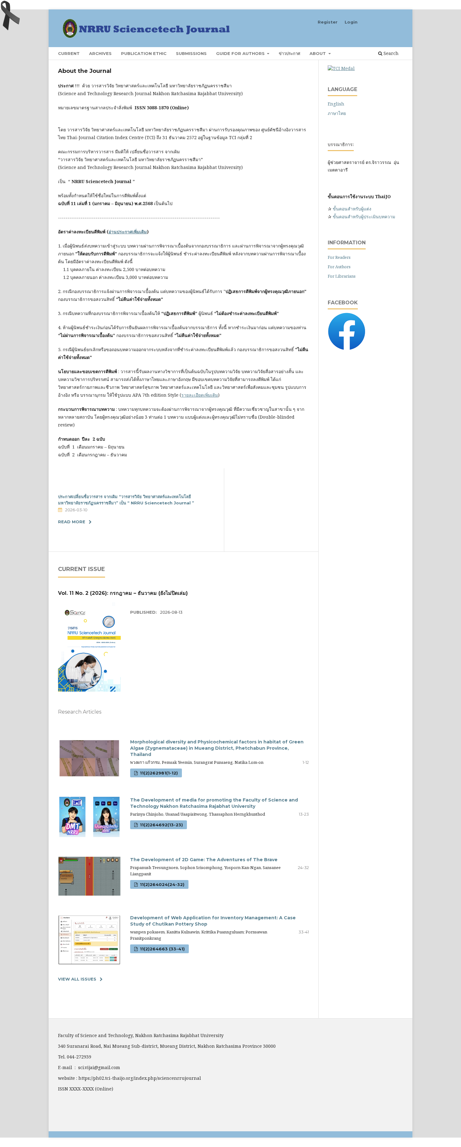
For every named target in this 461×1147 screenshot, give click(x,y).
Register (327, 21)
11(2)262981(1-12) (158, 772)
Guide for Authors (241, 53)
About (318, 53)
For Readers (339, 257)
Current (69, 53)
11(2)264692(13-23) (161, 824)
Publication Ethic (144, 53)
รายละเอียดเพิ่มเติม (199, 395)
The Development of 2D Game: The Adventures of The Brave (204, 859)
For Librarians (342, 276)
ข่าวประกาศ (289, 53)
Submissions (191, 53)
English (336, 104)
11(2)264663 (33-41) (162, 948)
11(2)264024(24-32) (161, 884)
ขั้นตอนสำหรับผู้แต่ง (351, 209)
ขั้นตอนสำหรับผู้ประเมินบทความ (364, 217)
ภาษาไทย (337, 113)
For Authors (339, 266)
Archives (100, 53)
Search (390, 53)
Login (351, 21)
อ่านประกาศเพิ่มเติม (128, 232)
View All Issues (77, 978)
